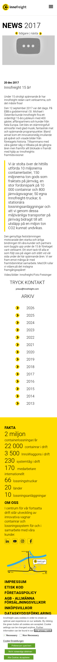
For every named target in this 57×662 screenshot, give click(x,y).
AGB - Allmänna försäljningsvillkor (25, 600)
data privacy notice (43, 630)
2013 (30, 403)
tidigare (24, 33)
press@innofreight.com (27, 288)
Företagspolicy (20, 593)
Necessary (11, 635)
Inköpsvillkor (18, 608)
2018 (30, 367)
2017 (30, 374)
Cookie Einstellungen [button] (13, 640)
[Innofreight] (14, 7)
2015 (30, 389)
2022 (30, 337)
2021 (30, 345)
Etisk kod (14, 587)
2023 (30, 330)
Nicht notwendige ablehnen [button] (20, 651)
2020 (30, 352)
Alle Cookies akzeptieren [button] (19, 657)
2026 (30, 308)
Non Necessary (31, 635)
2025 (30, 315)
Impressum (15, 582)
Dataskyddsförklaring (28, 613)
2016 (30, 381)
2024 (30, 323)
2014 (30, 396)
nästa (34, 33)
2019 (30, 359)
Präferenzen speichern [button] (21, 645)
